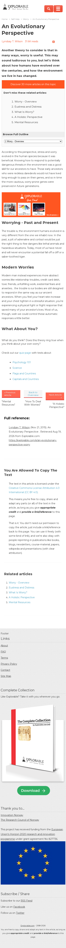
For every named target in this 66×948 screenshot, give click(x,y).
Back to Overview (33, 393)
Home (4, 19)
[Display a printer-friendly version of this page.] (53, 41)
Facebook (19, 906)
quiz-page (25, 352)
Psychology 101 (22, 362)
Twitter (20, 912)
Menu (58, 8)
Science (17, 367)
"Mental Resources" (8, 403)
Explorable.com (28, 925)
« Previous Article (9, 393)
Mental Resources (26, 122)
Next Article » (55, 396)
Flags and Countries (24, 373)
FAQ (3, 651)
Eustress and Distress (28, 106)
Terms (4, 657)
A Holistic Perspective (28, 117)
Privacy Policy (9, 663)
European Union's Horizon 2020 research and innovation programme (32, 834)
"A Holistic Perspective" (56, 405)
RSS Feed (26, 900)
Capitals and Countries (26, 379)
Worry (26, 19)
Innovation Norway (12, 815)
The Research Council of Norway (20, 819)
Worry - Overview (26, 101)
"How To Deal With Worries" (32, 403)
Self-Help (15, 19)
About (4, 645)
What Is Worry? (24, 111)
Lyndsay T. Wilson (12, 41)
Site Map (6, 676)
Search (48, 8)
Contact (5, 670)
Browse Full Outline (15, 134)
